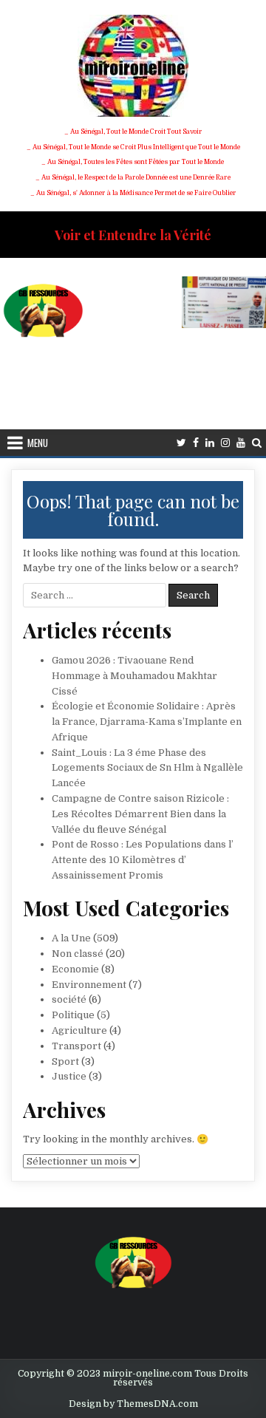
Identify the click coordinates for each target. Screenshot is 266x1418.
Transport (76, 1045)
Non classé (77, 953)
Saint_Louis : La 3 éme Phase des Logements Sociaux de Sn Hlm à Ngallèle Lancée (147, 768)
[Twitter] (181, 443)
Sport (65, 1061)
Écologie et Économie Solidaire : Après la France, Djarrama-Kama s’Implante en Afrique (147, 722)
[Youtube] (240, 443)
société (69, 999)
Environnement (89, 984)
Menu (37, 442)
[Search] (257, 443)
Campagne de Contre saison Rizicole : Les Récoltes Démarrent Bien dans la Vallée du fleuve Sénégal (140, 814)
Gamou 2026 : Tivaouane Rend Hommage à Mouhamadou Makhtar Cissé (134, 676)
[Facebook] (196, 443)
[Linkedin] (209, 443)
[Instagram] (225, 443)
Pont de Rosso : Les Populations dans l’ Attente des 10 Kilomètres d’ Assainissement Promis (142, 860)
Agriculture (79, 1030)
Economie (75, 969)
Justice (69, 1076)
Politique (73, 1014)
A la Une (71, 938)
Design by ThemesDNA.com (133, 1404)
